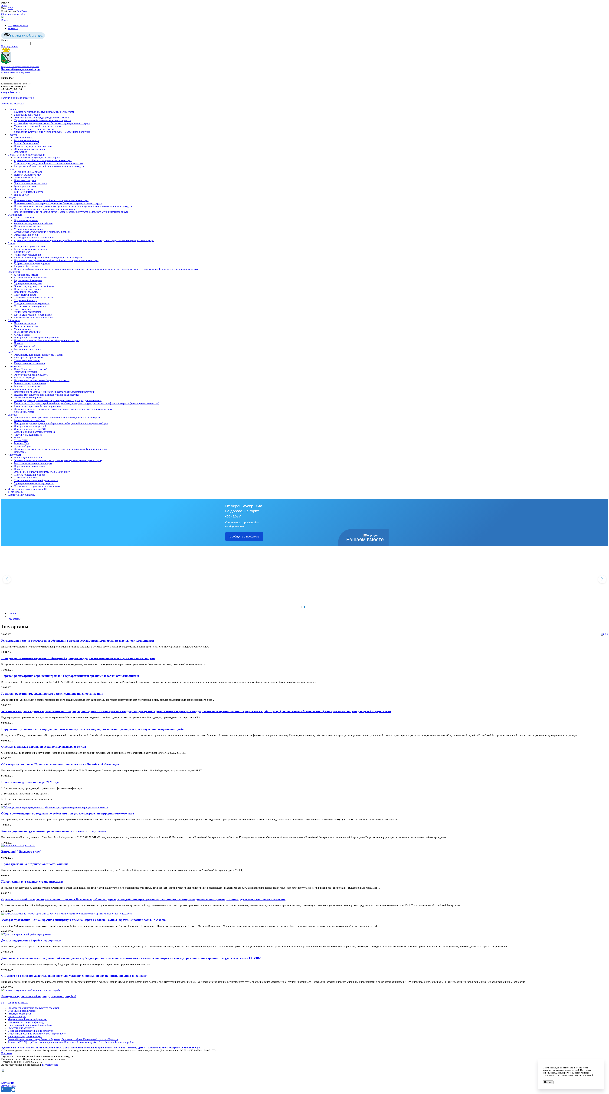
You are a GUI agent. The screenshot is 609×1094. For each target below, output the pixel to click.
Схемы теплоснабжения (27, 360)
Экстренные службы (12, 103)
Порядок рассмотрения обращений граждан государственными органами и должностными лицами (70, 675)
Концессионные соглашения (29, 363)
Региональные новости (26, 140)
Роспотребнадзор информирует (25, 1036)
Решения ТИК (21, 443)
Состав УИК (21, 440)
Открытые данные (18, 25)
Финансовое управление (27, 254)
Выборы (12, 414)
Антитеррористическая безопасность (34, 237)
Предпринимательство (26, 291)
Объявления (20, 151)
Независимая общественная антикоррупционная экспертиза (46, 394)
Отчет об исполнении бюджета (31, 374)
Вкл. (18, 11)
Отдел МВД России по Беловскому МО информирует (37, 1033)
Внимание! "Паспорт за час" (21, 851)
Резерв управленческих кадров (30, 249)
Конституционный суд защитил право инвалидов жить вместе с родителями (53, 831)
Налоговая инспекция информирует (27, 1022)
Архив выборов (22, 446)
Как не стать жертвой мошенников (33, 314)
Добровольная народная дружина (32, 263)
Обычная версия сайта (13, 14)
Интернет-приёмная (25, 323)
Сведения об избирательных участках (34, 431)
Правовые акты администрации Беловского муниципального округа (51, 200)
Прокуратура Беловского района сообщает (31, 1025)
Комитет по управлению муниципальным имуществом (44, 111)
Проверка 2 (20, 451)
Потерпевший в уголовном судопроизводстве (32, 881)
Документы (14, 197)
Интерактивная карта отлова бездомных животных (41, 380)
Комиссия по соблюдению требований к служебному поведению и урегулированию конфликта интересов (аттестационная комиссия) (86, 403)
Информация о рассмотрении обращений (36, 337)
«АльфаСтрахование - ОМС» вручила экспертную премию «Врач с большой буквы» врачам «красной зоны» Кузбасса (83, 919)
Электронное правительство (29, 246)
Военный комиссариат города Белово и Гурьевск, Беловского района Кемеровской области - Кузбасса (63, 1039)
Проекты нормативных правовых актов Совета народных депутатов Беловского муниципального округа (71, 211)
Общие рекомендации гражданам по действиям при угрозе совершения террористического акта (67, 813)
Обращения (14, 320)
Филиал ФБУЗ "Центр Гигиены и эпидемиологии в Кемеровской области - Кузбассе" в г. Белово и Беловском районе (71, 1042)
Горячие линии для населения (17, 98)
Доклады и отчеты (24, 411)
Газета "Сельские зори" (26, 143)
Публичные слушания (26, 220)
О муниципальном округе (28, 171)
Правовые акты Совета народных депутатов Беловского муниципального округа (58, 203)
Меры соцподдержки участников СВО (28, 489)
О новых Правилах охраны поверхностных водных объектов (43, 746)
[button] (301, 607)
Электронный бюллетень (21, 494)
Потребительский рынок (27, 289)
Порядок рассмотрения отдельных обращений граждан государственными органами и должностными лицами (78, 658)
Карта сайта (7, 1082)
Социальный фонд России (22, 1010)
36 (22, 1002)
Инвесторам (14, 454)
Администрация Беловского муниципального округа (43, 160)
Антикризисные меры (26, 274)
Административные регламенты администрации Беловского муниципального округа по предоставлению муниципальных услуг (84, 240)
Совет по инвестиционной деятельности (36, 480)
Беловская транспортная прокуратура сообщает (33, 1008)
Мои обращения (22, 329)
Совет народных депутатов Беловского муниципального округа (48, 163)
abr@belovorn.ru (10, 92)
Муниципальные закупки (28, 283)
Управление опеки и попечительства (34, 129)
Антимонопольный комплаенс (30, 277)
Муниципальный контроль (28, 229)
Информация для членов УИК (30, 429)
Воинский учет (22, 251)
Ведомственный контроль (28, 280)
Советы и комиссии (24, 217)
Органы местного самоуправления (26, 154)
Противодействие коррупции (23, 389)
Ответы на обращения (26, 326)
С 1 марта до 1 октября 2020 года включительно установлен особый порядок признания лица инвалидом (74, 975)
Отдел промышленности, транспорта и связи (38, 354)
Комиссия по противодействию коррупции (37, 406)
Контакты (13, 28)
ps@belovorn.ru (50, 1064)
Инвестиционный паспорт (28, 457)
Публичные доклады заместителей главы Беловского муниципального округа (56, 260)
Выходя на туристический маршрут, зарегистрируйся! (38, 996)
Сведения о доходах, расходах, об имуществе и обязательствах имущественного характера (63, 409)
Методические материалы (28, 397)
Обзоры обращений (24, 346)
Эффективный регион (26, 234)
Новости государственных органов (33, 146)
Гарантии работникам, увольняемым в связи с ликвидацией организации (52, 693)
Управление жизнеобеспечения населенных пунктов (42, 120)
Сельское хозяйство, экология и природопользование (43, 231)
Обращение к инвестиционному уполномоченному (42, 471)
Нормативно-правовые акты (29, 466)
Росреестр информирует (21, 1028)
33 (13, 1002)
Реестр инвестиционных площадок (33, 463)
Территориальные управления (30, 183)
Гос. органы (14, 618)
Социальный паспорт (25, 300)
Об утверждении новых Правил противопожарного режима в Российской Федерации (60, 764)
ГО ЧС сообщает (17, 1016)
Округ (11, 169)
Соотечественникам (25, 294)
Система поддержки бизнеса (29, 474)
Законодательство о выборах (29, 420)
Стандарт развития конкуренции (31, 303)
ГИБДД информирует (19, 1013)
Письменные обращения (27, 331)
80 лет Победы (15, 491)
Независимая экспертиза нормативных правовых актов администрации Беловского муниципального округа (73, 206)
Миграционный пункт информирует (27, 1019)
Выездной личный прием (28, 349)
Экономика (14, 271)
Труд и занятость (23, 309)
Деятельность (15, 214)
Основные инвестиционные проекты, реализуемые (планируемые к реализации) (58, 460)
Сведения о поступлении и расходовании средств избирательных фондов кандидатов (60, 449)
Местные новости (23, 137)
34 (16, 1002)
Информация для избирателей (30, 426)
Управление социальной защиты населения (37, 126)
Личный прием (22, 334)
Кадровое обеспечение (26, 266)
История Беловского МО (27, 174)
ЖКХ (10, 351)
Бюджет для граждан (25, 377)
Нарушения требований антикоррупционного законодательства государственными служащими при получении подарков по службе (92, 729)
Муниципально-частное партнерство (34, 483)
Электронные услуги (25, 371)
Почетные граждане (25, 180)
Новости (12, 134)
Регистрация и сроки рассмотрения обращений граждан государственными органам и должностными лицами (77, 640)
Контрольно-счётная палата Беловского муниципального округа (49, 166)
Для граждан (14, 366)
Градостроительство (25, 186)
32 (9, 1002)
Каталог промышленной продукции (33, 317)
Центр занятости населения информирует (30, 1030)
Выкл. (24, 11)
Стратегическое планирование (30, 306)
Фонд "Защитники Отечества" (30, 369)
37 (25, 1002)
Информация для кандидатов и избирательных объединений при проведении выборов (61, 423)
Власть (11, 243)
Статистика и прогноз (26, 477)
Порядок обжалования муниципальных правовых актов (44, 209)
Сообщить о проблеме (244, 536)
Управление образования (27, 114)
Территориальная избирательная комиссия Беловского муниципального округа (57, 417)
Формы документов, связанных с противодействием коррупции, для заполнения (58, 400)
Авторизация (8, 1085)
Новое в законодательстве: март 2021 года (30, 782)
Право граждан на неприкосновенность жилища (35, 864)
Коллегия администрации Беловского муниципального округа (48, 257)
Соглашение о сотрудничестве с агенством (37, 486)
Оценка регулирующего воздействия (34, 286)
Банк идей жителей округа (28, 191)
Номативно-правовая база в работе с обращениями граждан (46, 340)
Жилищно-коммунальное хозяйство (33, 223)
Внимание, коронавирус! (27, 386)
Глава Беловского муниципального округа (37, 157)
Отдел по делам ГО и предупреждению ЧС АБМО (41, 117)
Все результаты (9, 46)
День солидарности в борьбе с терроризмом (31, 940)
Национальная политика (27, 226)
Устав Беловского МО (26, 177)
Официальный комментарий (29, 149)
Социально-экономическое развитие (33, 297)
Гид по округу (21, 194)
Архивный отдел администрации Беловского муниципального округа (52, 123)
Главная (12, 109)
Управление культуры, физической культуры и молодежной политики (52, 131)
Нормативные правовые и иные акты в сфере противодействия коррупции (54, 391)
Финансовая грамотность (27, 311)
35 (19, 1002)
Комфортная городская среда (29, 357)
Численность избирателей (28, 434)
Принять (548, 1082)
